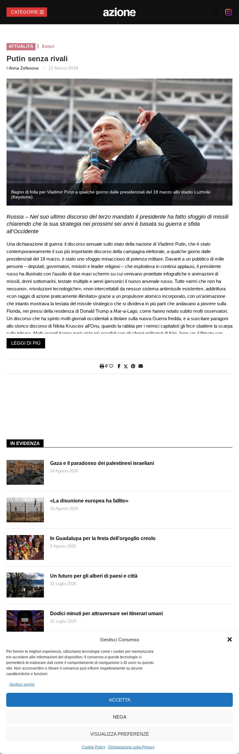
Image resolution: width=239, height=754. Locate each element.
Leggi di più (25, 343)
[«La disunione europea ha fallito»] (25, 509)
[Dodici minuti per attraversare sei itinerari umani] (25, 622)
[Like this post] (111, 366)
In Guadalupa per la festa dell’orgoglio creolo (103, 538)
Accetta (119, 699)
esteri (48, 46)
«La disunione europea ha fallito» (89, 500)
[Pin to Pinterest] (133, 366)
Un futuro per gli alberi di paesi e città (94, 576)
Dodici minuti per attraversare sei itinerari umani (106, 613)
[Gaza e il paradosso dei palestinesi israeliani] (25, 472)
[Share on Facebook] (119, 366)
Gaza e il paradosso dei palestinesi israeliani (102, 463)
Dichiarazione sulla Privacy (131, 747)
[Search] (215, 12)
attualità (21, 46)
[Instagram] (228, 12)
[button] (230, 639)
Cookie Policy (93, 747)
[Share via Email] (140, 366)
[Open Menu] (27, 12)
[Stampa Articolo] (102, 366)
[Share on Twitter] (126, 366)
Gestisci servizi (22, 684)
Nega (119, 717)
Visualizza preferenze (119, 734)
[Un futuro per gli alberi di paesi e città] (25, 585)
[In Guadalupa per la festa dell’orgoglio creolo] (25, 547)
